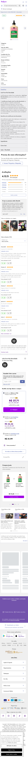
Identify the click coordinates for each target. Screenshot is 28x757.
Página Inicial (4, 12)
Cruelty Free (3, 76)
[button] (14, 409)
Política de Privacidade (14, 620)
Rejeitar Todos (11, 750)
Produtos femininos (9, 612)
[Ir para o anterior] (2, 28)
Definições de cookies (12, 745)
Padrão (2, 71)
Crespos (3, 50)
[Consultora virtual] (23, 5)
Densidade (19, 12)
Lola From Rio (12, 12)
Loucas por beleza (8, 691)
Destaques (6, 673)
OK (22, 381)
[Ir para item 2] (14, 504)
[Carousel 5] (16, 39)
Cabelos (3, 45)
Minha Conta (7, 685)
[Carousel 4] (15, 39)
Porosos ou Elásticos (5, 56)
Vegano (2, 75)
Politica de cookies (12, 742)
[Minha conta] (23, 2)
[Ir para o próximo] (25, 28)
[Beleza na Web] (3, 2)
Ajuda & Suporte (8, 662)
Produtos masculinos (20, 612)
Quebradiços (4, 57)
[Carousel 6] (17, 39)
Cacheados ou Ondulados (7, 49)
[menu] (1, 5)
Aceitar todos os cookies (11, 754)
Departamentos (7, 668)
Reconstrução (4, 67)
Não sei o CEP (6, 384)
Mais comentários (5, 333)
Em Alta (6, 679)
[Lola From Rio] (5, 367)
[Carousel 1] (11, 39)
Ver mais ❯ (25, 540)
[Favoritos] (26, 2)
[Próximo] (18, 504)
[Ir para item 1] (13, 504)
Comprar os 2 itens (14, 497)
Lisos (2, 52)
